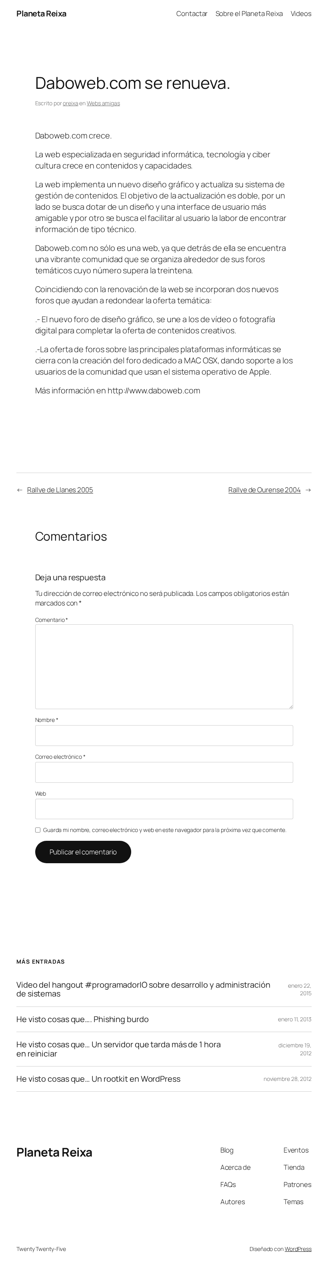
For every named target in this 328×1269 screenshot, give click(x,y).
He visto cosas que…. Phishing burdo (82, 1019)
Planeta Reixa (41, 13)
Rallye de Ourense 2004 (264, 489)
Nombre (46, 720)
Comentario (51, 619)
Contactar (192, 13)
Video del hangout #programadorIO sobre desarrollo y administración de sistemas (143, 989)
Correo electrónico (60, 756)
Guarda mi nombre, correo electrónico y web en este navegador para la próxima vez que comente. (164, 830)
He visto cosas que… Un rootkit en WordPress (98, 1079)
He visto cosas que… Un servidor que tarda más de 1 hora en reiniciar (118, 1049)
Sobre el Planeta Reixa (249, 13)
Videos (301, 13)
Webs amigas (103, 103)
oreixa (70, 103)
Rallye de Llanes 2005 (60, 489)
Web (40, 793)
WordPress (298, 1249)
